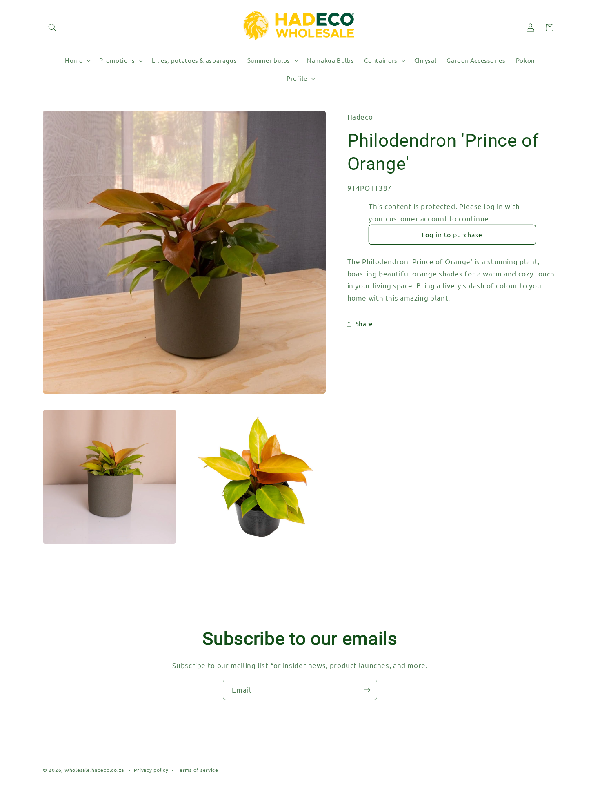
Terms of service (197, 770)
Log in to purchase (452, 234)
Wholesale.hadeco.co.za (94, 770)
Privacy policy (151, 770)
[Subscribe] (367, 690)
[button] (52, 27)
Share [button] (364, 324)
